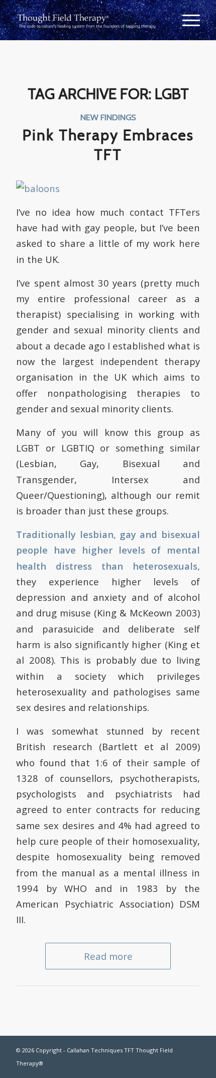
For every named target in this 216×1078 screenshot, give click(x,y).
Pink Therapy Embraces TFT (108, 145)
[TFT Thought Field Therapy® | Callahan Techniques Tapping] (89, 20)
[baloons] (38, 188)
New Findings (108, 117)
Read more (108, 956)
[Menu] (186, 20)
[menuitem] (186, 20)
